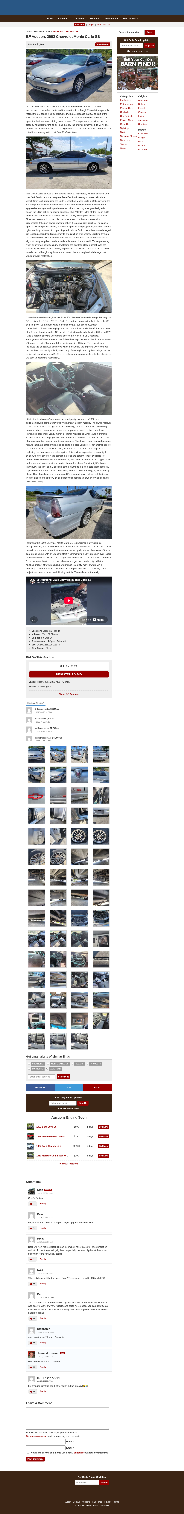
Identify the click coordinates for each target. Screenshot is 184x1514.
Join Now (79, 24)
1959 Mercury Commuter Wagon (53, 1155)
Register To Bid (69, 674)
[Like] (31, 1203)
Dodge (141, 137)
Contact (76, 1502)
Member (48, 1190)
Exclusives (125, 100)
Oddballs (124, 112)
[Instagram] (98, 1492)
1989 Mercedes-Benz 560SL (51, 1136)
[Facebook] (80, 1492)
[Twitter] (86, 1492)
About (68, 1502)
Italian (141, 116)
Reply (43, 1203)
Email (69, 1448)
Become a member (36, 1436)
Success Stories (128, 136)
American (55, 1069)
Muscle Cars (126, 108)
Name (69, 1441)
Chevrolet (38, 1064)
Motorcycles (126, 104)
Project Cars (126, 120)
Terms (116, 1502)
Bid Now (103, 1127)
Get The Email (130, 18)
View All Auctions (68, 1163)
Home (49, 18)
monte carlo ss (59, 1064)
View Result (102, 44)
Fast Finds (97, 1502)
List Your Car (103, 24)
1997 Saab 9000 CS (46, 1127)
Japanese (143, 120)
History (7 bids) (35, 703)
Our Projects (126, 116)
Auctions (62, 18)
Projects (96, 1064)
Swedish (142, 124)
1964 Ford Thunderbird (48, 1146)
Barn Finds (92, 8)
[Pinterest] (92, 1492)
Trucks (123, 144)
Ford (140, 141)
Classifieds (78, 18)
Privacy (107, 1502)
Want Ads (95, 18)
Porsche (142, 149)
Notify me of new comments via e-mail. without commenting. (69, 1452)
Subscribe (79, 1452)
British (141, 104)
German (142, 112)
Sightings (125, 128)
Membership (111, 18)
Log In (91, 24)
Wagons (124, 148)
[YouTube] (103, 1492)
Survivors (37, 1069)
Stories (123, 132)
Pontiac (142, 145)
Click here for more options (69, 1108)
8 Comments (72, 32)
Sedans (79, 1064)
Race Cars (125, 124)
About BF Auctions (69, 694)
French (141, 108)
